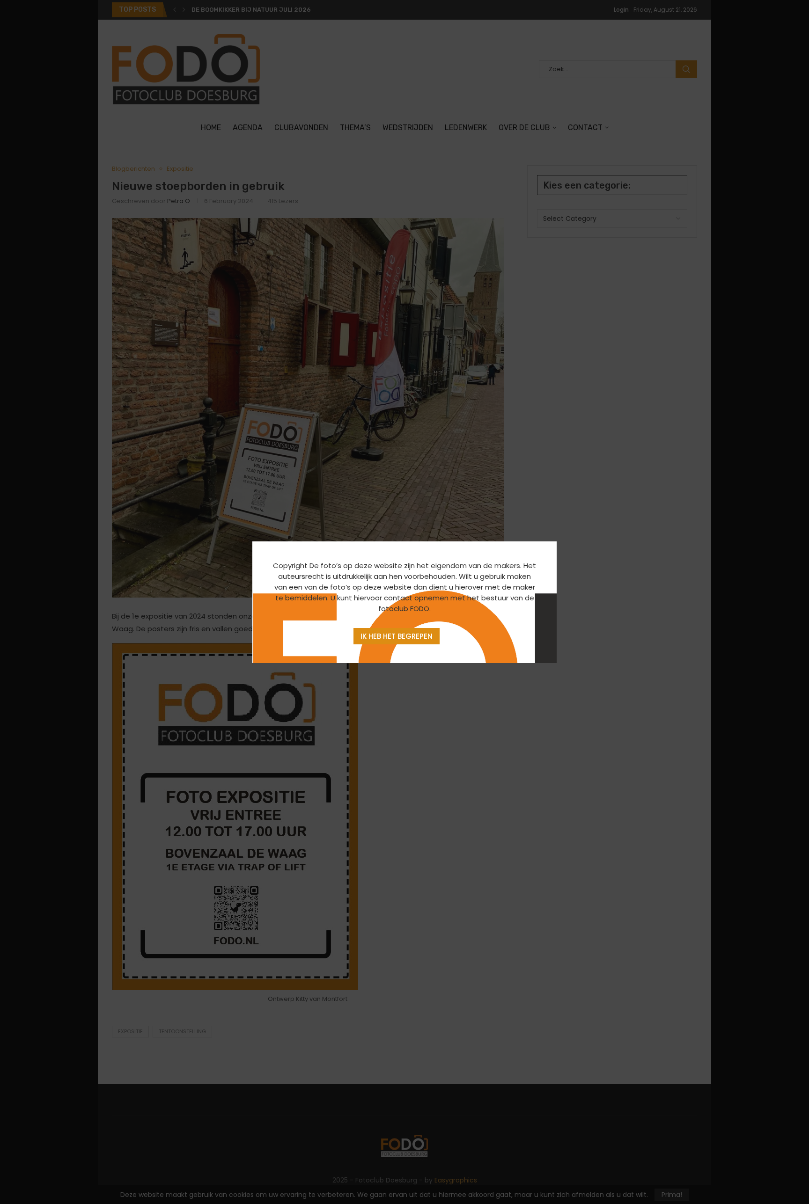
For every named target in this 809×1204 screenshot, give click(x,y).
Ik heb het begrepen (396, 636)
